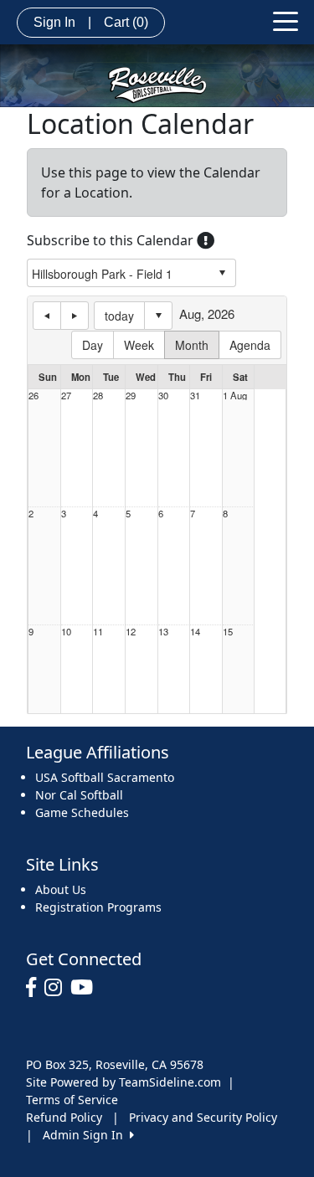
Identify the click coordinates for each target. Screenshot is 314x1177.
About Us (60, 889)
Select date (158, 315)
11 (98, 631)
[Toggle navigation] (285, 20)
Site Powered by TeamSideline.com (123, 1082)
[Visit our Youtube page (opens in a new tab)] (85, 988)
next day (74, 315)
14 (195, 631)
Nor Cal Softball (79, 795)
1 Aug (235, 395)
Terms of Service (72, 1100)
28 (98, 395)
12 (131, 631)
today (119, 315)
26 (33, 395)
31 (195, 395)
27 (66, 395)
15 (228, 631)
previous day (47, 315)
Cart (126, 22)
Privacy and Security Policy (203, 1117)
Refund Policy (64, 1117)
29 (131, 395)
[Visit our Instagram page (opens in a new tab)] (57, 988)
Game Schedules (82, 812)
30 (163, 395)
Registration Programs (98, 907)
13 (163, 631)
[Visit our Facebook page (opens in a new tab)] (35, 988)
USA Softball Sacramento (104, 777)
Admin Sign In (86, 1135)
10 (66, 631)
